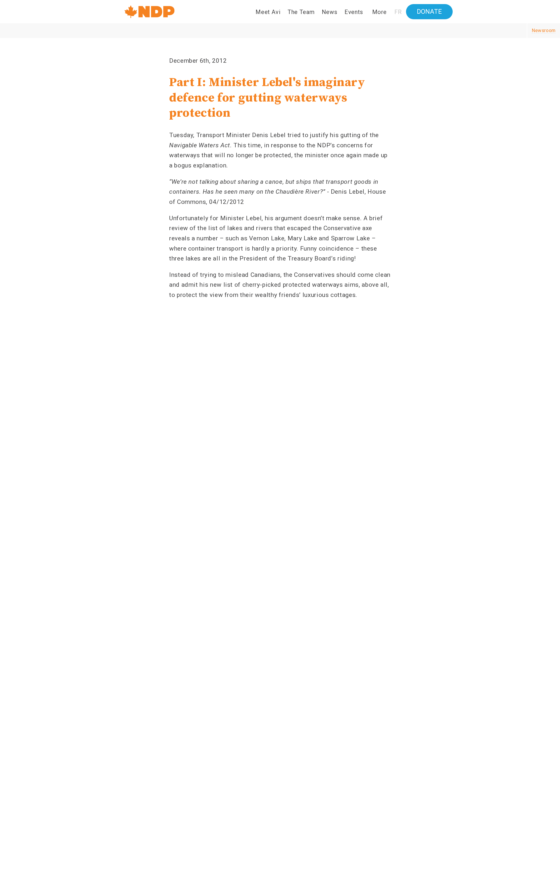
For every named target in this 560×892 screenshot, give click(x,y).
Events (353, 11)
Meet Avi (268, 11)
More (379, 12)
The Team (301, 11)
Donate (429, 11)
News (329, 11)
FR (398, 12)
